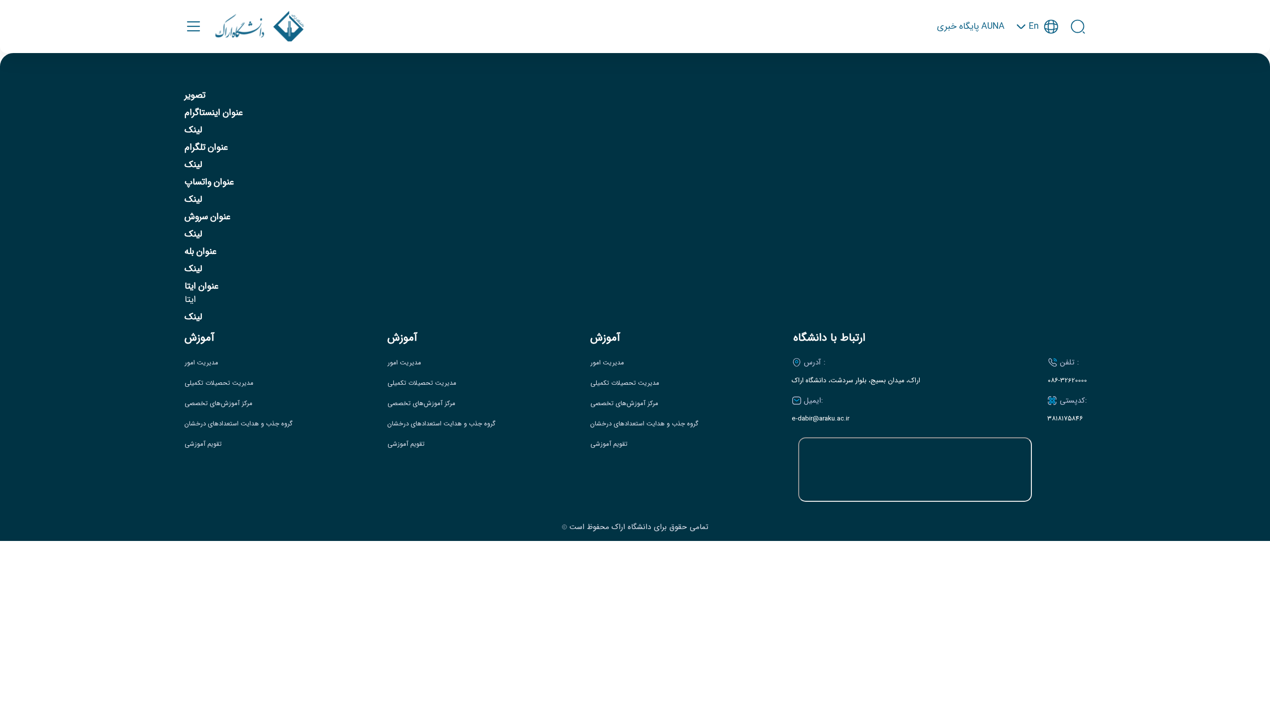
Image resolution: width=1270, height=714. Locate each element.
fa (1037, 56)
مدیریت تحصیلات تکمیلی (219, 383)
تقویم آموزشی (203, 444)
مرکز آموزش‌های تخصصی (219, 404)
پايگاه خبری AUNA (971, 26)
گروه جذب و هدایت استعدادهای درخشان (239, 424)
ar (1037, 74)
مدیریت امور (201, 363)
